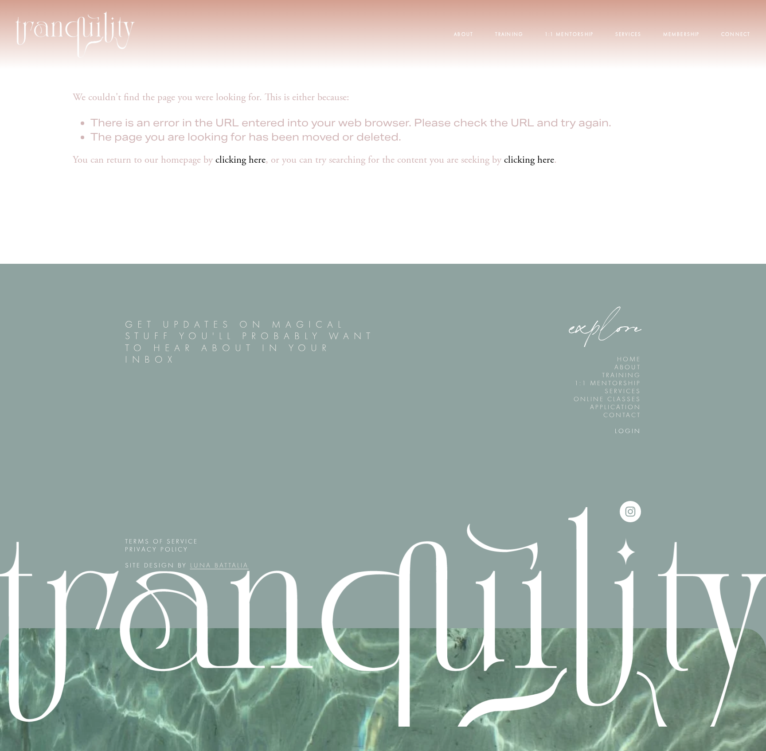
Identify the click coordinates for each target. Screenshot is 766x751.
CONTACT (622, 415)
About (463, 34)
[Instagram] (630, 511)
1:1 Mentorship (569, 34)
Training (509, 34)
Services (628, 34)
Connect (735, 34)
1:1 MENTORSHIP (607, 383)
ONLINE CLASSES (607, 399)
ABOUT (627, 367)
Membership (681, 34)
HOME (629, 359)
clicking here (240, 160)
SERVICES (623, 391)
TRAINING (621, 375)
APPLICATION (615, 407)
